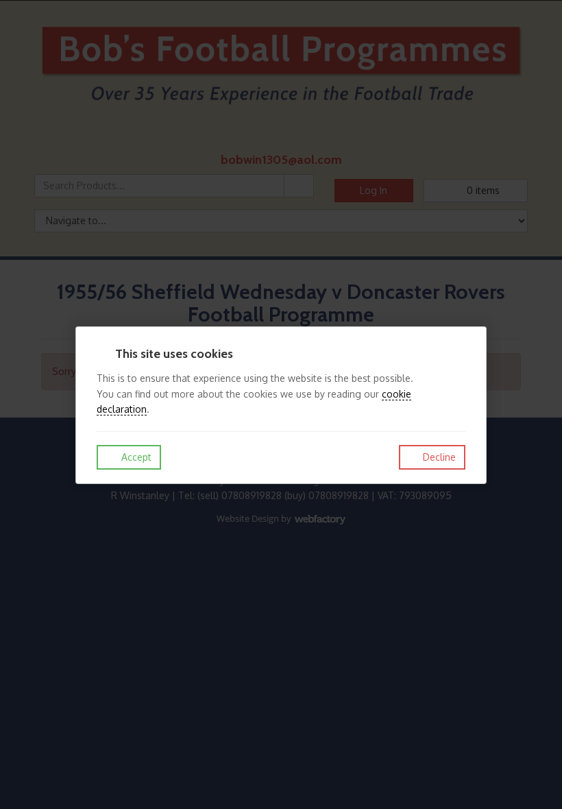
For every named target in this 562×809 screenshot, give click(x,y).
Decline (438, 457)
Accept (135, 457)
